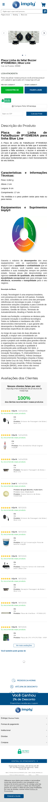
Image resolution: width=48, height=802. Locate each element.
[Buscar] (45, 11)
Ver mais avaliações (24, 645)
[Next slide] (44, 33)
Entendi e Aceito (13, 796)
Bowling (15, 15)
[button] (22, 55)
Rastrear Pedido (14, 718)
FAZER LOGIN (36, 90)
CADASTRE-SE (12, 90)
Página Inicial (5, 15)
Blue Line (24, 15)
